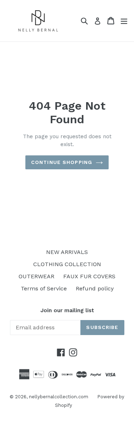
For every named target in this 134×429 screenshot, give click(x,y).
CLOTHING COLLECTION (67, 264)
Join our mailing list (67, 310)
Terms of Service (44, 288)
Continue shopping (61, 162)
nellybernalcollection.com (58, 396)
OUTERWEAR (36, 276)
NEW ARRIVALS (67, 252)
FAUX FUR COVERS (89, 276)
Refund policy (95, 288)
